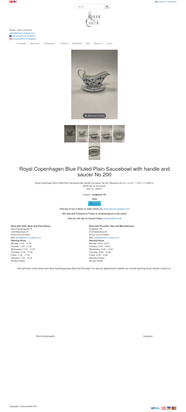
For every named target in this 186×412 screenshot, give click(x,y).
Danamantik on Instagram (24, 38)
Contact (95, 203)
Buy (88, 43)
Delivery (64, 43)
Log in (109, 43)
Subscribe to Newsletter (167, 1)
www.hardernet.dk (112, 218)
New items (35, 43)
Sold (94, 198)
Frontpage (22, 43)
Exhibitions (77, 43)
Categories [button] (49, 43)
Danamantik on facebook (23, 35)
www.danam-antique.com (116, 209)
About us (98, 43)
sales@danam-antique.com (22, 32)
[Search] (107, 6)
